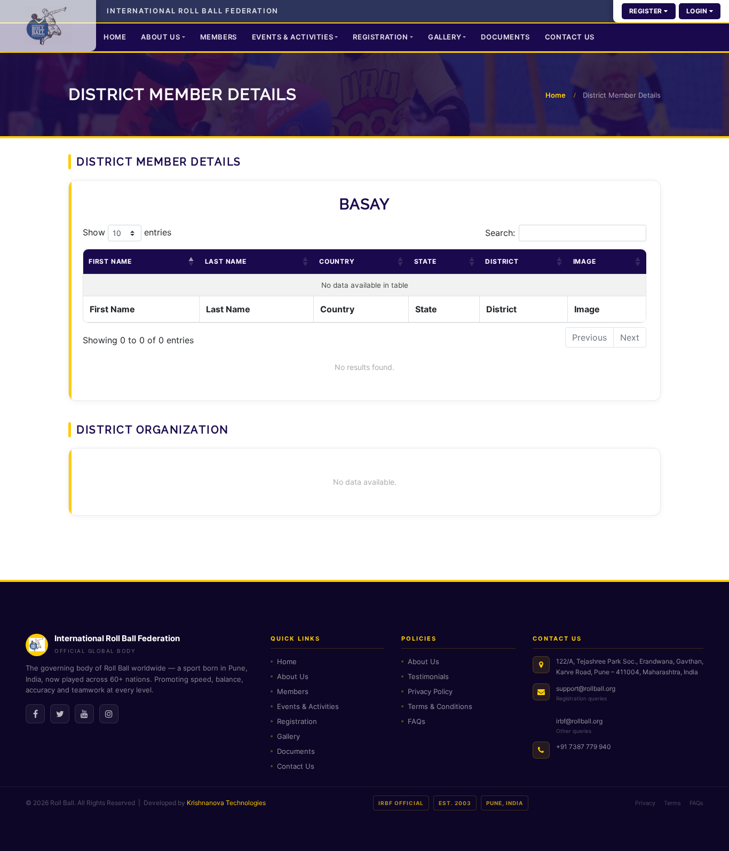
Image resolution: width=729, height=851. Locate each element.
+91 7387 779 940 (583, 747)
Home (115, 37)
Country (337, 261)
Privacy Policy (430, 691)
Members (218, 37)
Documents (505, 37)
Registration (380, 37)
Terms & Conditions (440, 706)
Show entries (127, 232)
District (501, 261)
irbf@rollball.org (579, 721)
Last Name (226, 261)
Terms (672, 803)
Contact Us (570, 37)
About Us (160, 37)
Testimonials (428, 676)
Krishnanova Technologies (226, 803)
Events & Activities (292, 37)
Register (646, 11)
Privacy (645, 803)
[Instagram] (108, 713)
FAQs (416, 721)
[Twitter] (59, 713)
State (425, 261)
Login (697, 11)
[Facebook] (35, 713)
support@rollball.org (585, 688)
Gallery (444, 37)
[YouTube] (84, 713)
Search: (500, 232)
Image (584, 261)
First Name (110, 261)
